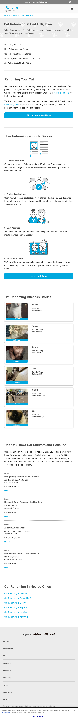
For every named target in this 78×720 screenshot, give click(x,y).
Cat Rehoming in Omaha (15, 593)
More (6, 490)
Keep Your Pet (7, 663)
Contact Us (6, 700)
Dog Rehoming (7, 670)
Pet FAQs (5, 685)
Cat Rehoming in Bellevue (16, 602)
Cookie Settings (38, 716)
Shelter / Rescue (7, 692)
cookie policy (6, 712)
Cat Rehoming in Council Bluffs (18, 598)
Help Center (6, 656)
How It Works (6, 641)
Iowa (23, 15)
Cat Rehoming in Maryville (16, 616)
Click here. (44, 2)
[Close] (75, 710)
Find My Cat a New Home (39, 115)
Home (6, 15)
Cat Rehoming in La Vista (15, 612)
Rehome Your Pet (8, 648)
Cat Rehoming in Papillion (15, 607)
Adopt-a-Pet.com (61, 92)
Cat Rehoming (14, 15)
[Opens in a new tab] (38, 634)
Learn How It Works (39, 276)
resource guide (11, 104)
